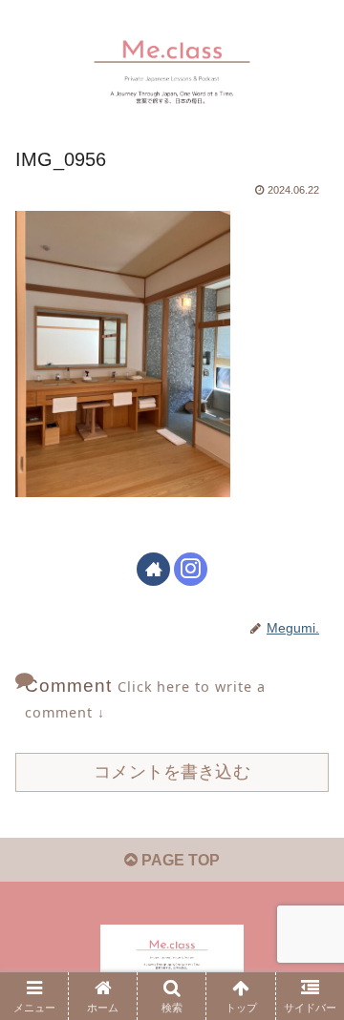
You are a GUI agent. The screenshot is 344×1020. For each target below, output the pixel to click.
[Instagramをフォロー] (190, 569)
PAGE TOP (179, 860)
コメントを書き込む (172, 771)
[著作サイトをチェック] (153, 569)
